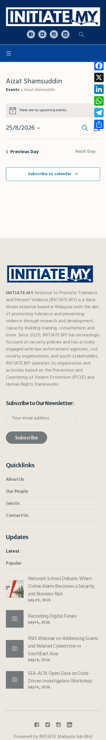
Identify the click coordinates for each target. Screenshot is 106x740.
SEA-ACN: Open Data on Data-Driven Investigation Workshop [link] (60, 677)
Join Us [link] (12, 503)
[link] (53, 16)
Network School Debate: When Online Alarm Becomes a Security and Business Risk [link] (61, 586)
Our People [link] (17, 491)
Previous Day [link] (24, 152)
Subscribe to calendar (50, 174)
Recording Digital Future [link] (52, 616)
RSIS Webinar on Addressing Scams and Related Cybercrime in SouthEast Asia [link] (63, 646)
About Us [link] (15, 479)
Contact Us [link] (17, 515)
